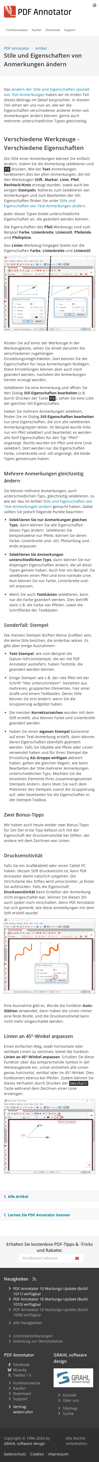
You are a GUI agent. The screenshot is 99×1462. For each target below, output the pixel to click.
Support (70, 30)
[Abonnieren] (77, 1258)
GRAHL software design (24, 1443)
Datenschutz (15, 1453)
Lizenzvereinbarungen (33, 1335)
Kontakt (69, 1395)
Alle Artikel (18, 1196)
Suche (68, 1413)
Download (53, 30)
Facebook (21, 1364)
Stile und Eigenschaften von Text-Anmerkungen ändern (44, 203)
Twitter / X (22, 1375)
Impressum (58, 1453)
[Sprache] (94, 5)
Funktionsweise (16, 30)
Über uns (71, 1400)
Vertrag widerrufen (23, 1409)
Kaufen (36, 30)
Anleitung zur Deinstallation (38, 1341)
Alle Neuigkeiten (27, 1322)
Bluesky (20, 1369)
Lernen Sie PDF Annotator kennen (39, 1214)
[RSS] (34, 1279)
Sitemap (70, 1408)
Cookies (37, 1453)
